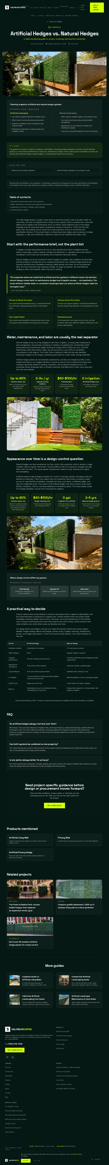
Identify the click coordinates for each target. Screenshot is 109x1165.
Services (8, 1067)
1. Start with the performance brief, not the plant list (26, 201)
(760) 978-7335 (15, 1044)
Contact (72, 7)
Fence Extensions (62, 1040)
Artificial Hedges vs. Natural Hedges (68, 1067)
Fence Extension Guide (63, 1084)
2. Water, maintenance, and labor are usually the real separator (30, 204)
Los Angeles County (12, 1106)
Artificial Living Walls (63, 1071)
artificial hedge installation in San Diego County (73, 170)
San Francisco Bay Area (13, 1128)
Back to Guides (56, 22)
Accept (25, 1160)
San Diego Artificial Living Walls (15, 1115)
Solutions (34, 7)
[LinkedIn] (13, 1057)
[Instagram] (7, 1057)
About (7, 1088)
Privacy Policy (77, 1154)
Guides (56, 7)
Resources (64, 6)
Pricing (7, 1084)
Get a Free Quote (96, 7)
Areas (50, 7)
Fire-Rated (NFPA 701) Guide (65, 1088)
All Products (60, 1048)
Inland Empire (9, 1132)
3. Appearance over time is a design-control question (27, 207)
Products (25, 6)
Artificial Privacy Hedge (64, 1036)
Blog (6, 1097)
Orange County (10, 1123)
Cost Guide (60, 1080)
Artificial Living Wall (62, 1031)
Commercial (9, 1071)
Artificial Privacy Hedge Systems (16, 1119)
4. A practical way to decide (18, 210)
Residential (8, 1076)
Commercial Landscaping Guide (67, 1076)
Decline (37, 1160)
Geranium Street (66, 1146)
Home (33, 15)
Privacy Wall (60, 1044)
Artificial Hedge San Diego (14, 1111)
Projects (43, 7)
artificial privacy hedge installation (23, 170)
